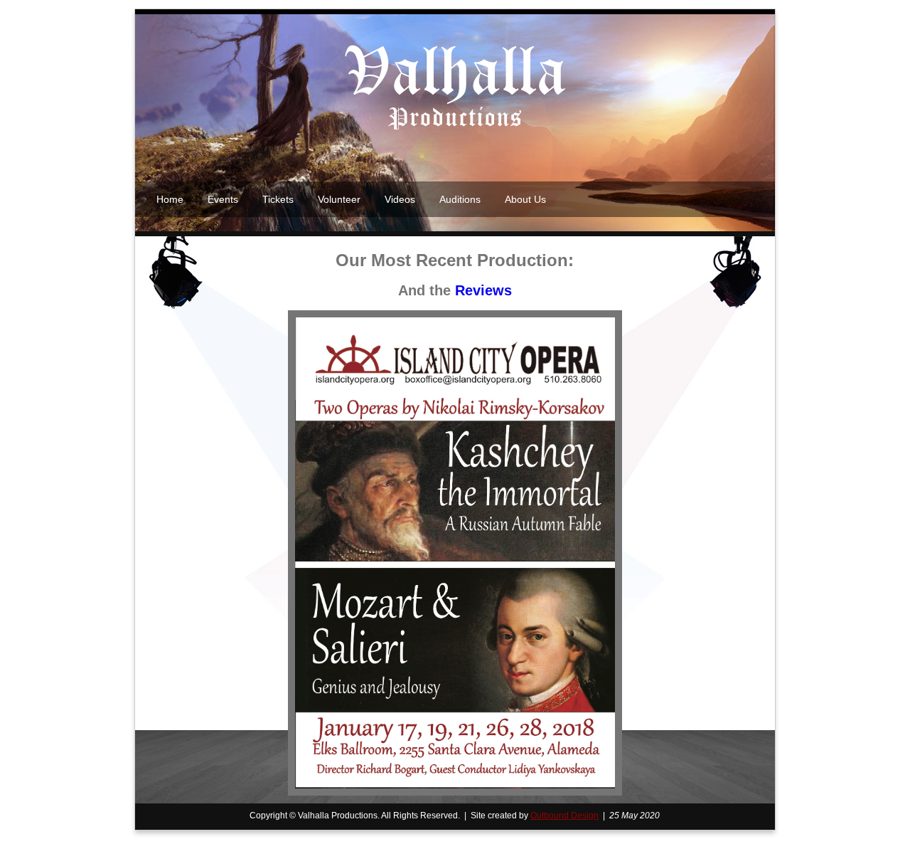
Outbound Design (564, 816)
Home (169, 199)
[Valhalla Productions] (455, 128)
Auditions (460, 199)
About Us (525, 199)
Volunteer (339, 199)
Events (223, 199)
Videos (400, 199)
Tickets (278, 199)
